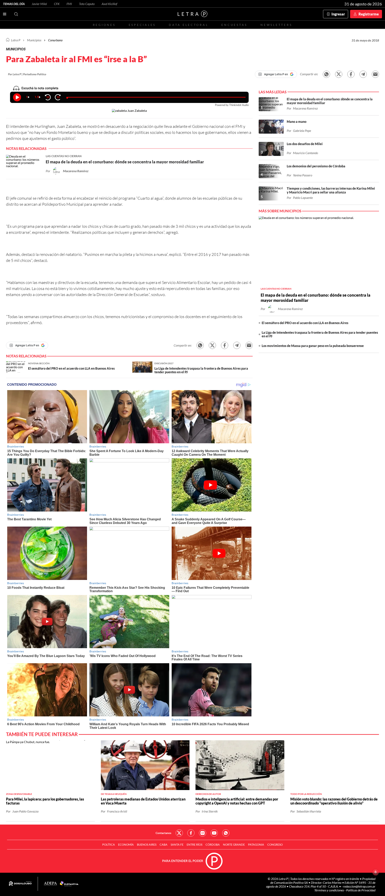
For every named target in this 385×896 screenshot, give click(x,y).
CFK (57, 4)
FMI (69, 4)
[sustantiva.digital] (69, 884)
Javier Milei (39, 4)
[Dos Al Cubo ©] (20, 884)
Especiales (142, 24)
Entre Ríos (194, 844)
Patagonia (256, 844)
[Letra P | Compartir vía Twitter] (338, 74)
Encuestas (234, 24)
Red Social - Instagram (202, 833)
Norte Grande (234, 844)
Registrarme (369, 14)
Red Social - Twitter (179, 833)
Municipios (34, 40)
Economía (126, 844)
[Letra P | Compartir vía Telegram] (363, 74)
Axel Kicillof (109, 4)
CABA (163, 844)
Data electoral (188, 24)
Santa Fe (177, 844)
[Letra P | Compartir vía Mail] (375, 74)
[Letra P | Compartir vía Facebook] (351, 74)
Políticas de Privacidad (360, 890)
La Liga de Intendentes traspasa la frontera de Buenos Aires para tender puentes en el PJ (320, 334)
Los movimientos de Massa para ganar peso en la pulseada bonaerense (313, 346)
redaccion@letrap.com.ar (359, 886)
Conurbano (55, 40)
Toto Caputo (87, 4)
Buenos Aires (146, 844)
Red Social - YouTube (214, 833)
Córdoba (213, 844)
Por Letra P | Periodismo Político (27, 74)
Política (108, 844)
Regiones (104, 24)
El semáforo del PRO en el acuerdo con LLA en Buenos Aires (305, 323)
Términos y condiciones (329, 890)
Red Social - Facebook (190, 833)
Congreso (275, 844)
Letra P (15, 40)
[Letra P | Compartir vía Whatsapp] (326, 74)
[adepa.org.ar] (50, 884)
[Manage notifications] (375, 872)
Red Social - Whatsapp (225, 833)
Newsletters (276, 24)
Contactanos (163, 833)
